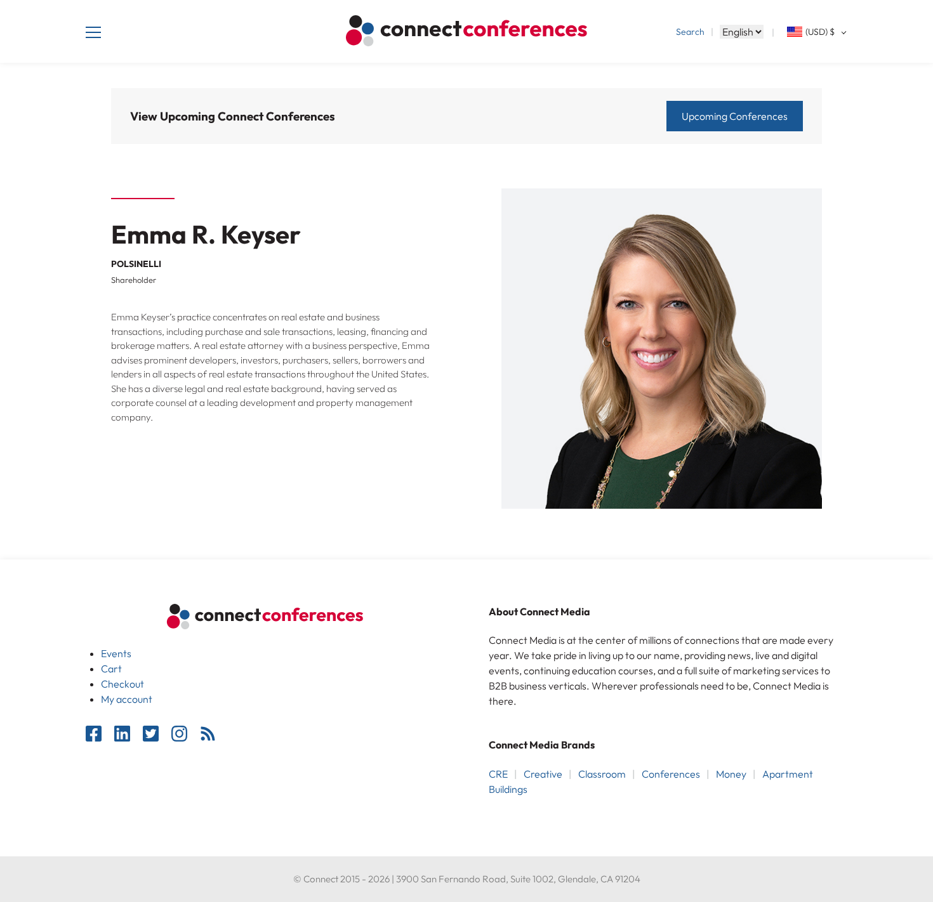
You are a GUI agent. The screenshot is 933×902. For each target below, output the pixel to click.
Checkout (122, 683)
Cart (111, 668)
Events (116, 653)
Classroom (602, 774)
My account (126, 699)
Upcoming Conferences (735, 116)
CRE (498, 774)
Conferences (671, 774)
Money (731, 774)
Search (690, 31)
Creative (543, 774)
